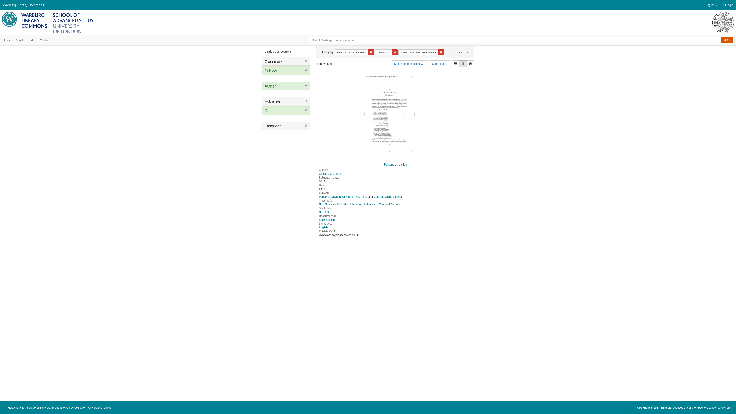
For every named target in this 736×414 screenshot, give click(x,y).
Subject (271, 70)
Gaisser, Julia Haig (330, 173)
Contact (44, 40)
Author (270, 86)
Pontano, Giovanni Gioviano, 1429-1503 (343, 196)
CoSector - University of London (93, 407)
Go (728, 40)
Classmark (274, 61)
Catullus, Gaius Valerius (388, 196)
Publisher (272, 101)
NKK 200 (324, 212)
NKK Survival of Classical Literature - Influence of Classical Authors (359, 204)
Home (6, 40)
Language (273, 126)
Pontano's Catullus (395, 164)
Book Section (327, 219)
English (323, 227)
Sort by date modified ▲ (409, 64)
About (19, 40)
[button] (711, 5)
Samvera (45, 407)
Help (31, 40)
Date (269, 110)
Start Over (463, 52)
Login (729, 5)
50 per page (439, 64)
